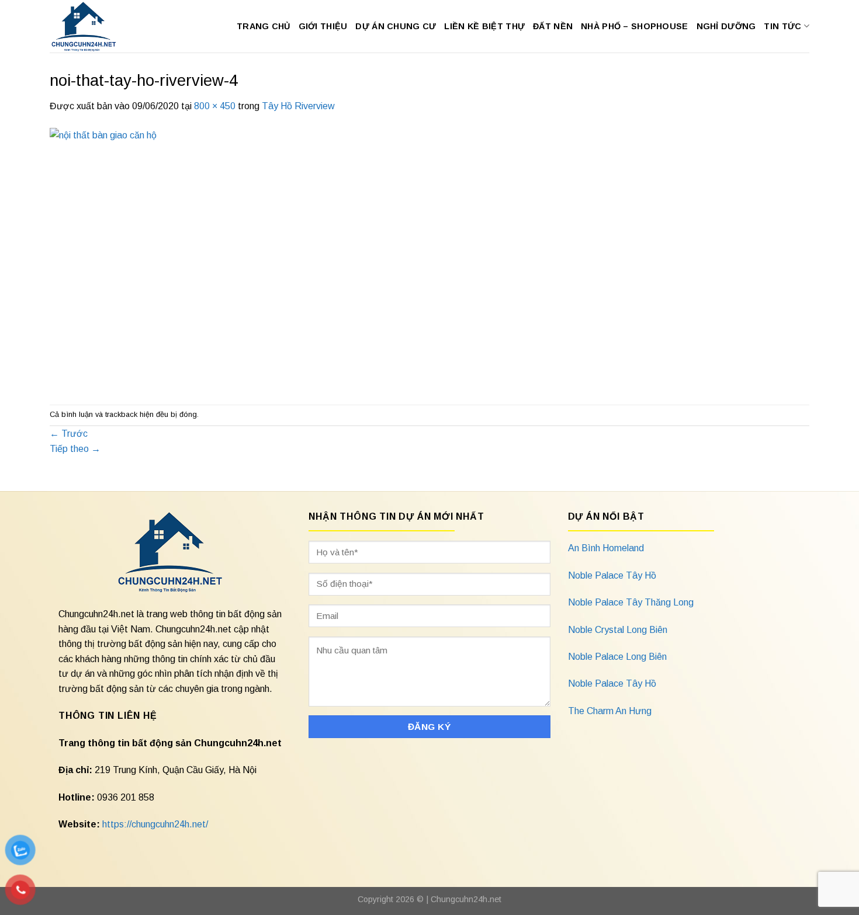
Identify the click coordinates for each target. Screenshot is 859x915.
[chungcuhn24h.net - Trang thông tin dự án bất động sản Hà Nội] (90, 26)
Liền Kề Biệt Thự (484, 26)
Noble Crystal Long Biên (617, 630)
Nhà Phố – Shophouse (634, 26)
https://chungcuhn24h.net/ (155, 824)
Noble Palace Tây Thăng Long (631, 602)
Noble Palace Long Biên (617, 657)
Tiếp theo (75, 449)
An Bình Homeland (606, 548)
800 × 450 (214, 106)
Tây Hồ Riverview (298, 106)
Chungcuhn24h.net (466, 899)
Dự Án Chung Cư (395, 26)
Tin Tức (782, 26)
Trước (69, 434)
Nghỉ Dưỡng (726, 26)
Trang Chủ (263, 26)
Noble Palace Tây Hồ (612, 575)
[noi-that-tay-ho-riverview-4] (283, 258)
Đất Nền (553, 26)
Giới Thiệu (323, 26)
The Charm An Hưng (610, 711)
